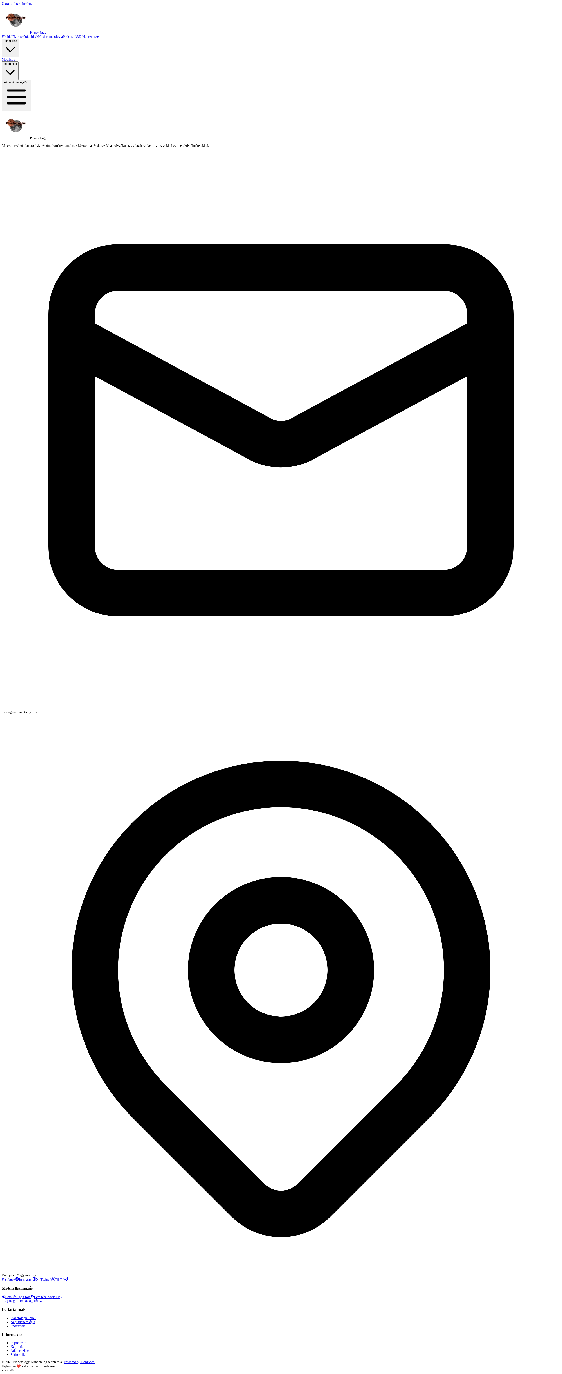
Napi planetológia (50, 36)
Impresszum (19, 1343)
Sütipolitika (18, 1354)
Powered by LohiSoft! (79, 1362)
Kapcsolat (17, 1347)
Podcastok (70, 36)
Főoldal (7, 36)
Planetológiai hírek (25, 36)
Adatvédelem (20, 1350)
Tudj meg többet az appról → (22, 1301)
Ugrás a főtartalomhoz (17, 3)
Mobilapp (8, 59)
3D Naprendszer (88, 36)
